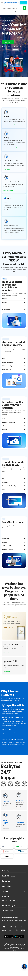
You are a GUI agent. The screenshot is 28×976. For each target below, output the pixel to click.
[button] (14, 871)
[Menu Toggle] (2, 3)
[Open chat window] (24, 966)
